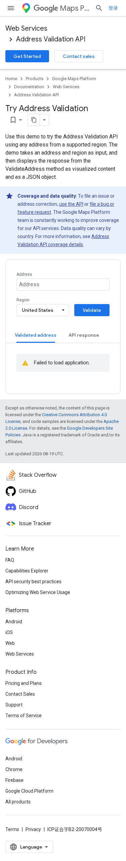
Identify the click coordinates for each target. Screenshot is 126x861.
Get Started (27, 56)
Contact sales (79, 56)
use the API (71, 204)
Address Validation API (50, 39)
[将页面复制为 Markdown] (34, 120)
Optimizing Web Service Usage (37, 592)
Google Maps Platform (74, 78)
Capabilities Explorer (26, 570)
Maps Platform (75, 8)
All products (18, 801)
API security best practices (33, 581)
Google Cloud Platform (29, 791)
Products (34, 78)
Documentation (29, 86)
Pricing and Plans (23, 683)
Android (13, 621)
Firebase (14, 780)
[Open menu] (10, 8)
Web (10, 643)
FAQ (9, 560)
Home (11, 78)
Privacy (33, 829)
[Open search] (99, 8)
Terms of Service (23, 715)
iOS (9, 632)
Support (14, 704)
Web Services (26, 28)
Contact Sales (20, 694)
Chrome (14, 769)
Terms (12, 829)
